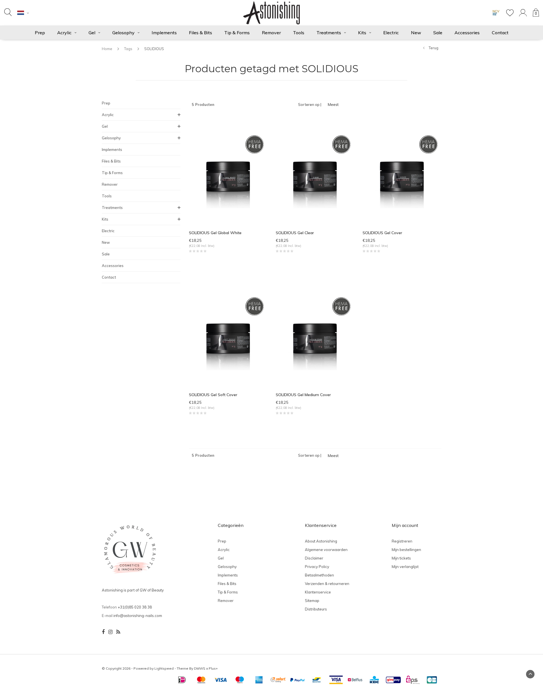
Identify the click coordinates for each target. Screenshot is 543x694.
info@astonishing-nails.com (137, 615)
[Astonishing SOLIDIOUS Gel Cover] (402, 170)
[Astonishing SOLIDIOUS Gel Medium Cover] (315, 332)
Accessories (467, 32)
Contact (500, 32)
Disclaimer (314, 558)
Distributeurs (316, 609)
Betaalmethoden (319, 575)
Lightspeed (164, 668)
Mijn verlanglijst (405, 566)
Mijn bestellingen (406, 549)
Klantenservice (318, 592)
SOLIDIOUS (154, 48)
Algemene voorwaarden (326, 549)
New (416, 32)
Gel (92, 32)
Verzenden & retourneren (327, 583)
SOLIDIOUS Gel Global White (215, 232)
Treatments (328, 32)
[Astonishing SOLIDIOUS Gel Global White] (228, 170)
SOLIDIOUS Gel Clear (295, 232)
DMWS (199, 668)
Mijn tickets (401, 558)
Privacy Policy (317, 566)
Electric (391, 32)
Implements (164, 32)
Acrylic (64, 32)
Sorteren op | (309, 104)
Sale (437, 32)
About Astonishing (321, 541)
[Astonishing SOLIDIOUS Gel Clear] (315, 170)
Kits (362, 32)
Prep (40, 32)
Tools (298, 32)
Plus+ (213, 668)
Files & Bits (200, 32)
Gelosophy (123, 32)
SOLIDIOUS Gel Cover (382, 232)
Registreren (402, 541)
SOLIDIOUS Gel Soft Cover (213, 394)
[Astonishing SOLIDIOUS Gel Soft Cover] (228, 332)
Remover (271, 32)
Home (107, 48)
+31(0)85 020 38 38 (135, 607)
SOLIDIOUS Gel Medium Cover (303, 394)
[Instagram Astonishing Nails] (110, 632)
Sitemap (312, 600)
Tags (128, 48)
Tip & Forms (237, 32)
